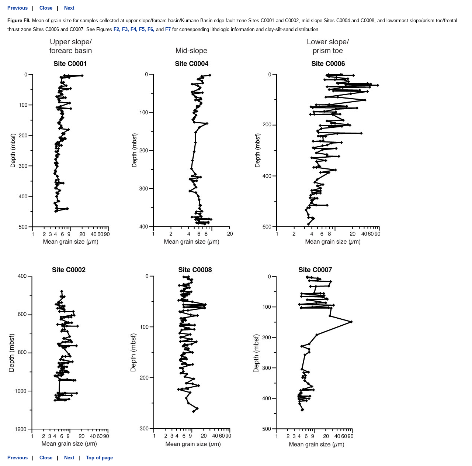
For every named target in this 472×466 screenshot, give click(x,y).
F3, (125, 29)
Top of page (99, 457)
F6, (151, 29)
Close (45, 8)
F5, (142, 29)
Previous (17, 8)
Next (69, 8)
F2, (117, 29)
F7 (168, 29)
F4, (134, 29)
